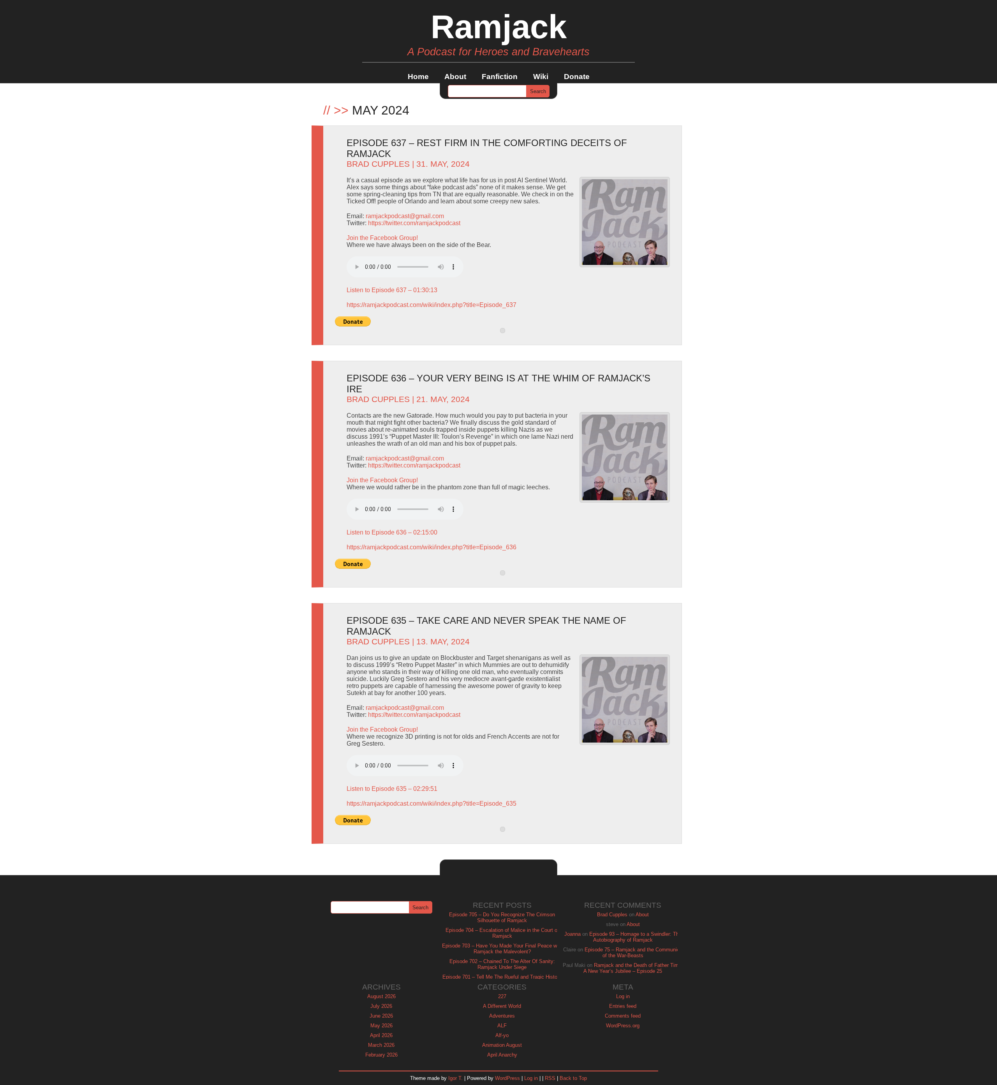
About (455, 76)
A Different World (502, 1006)
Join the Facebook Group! (382, 238)
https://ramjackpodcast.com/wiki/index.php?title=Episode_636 (431, 547)
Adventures (502, 1016)
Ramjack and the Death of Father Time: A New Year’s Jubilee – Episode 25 (633, 968)
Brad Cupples (378, 164)
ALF (502, 1026)
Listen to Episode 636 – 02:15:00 (392, 532)
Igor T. (455, 1078)
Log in (623, 996)
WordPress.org (622, 1026)
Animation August (502, 1045)
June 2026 (381, 1016)
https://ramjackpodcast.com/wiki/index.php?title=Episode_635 (431, 803)
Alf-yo (502, 1035)
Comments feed (623, 1016)
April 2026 (381, 1035)
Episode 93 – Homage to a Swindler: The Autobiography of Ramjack (635, 937)
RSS (550, 1078)
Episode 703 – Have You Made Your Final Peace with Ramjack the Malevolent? (502, 948)
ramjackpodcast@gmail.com (405, 216)
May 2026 (381, 1026)
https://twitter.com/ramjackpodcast (414, 223)
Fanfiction (500, 76)
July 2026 (381, 1006)
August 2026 (381, 996)
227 (502, 996)
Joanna (572, 934)
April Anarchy (502, 1055)
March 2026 (381, 1045)
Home (418, 76)
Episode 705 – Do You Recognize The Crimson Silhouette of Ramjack (502, 917)
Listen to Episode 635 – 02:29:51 (392, 788)
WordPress (507, 1078)
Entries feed (622, 1006)
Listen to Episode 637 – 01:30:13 (392, 290)
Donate (577, 76)
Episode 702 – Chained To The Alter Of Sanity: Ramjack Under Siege (502, 964)
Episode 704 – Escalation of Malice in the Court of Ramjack (502, 933)
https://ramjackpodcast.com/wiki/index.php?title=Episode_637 (431, 305)
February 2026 (381, 1055)
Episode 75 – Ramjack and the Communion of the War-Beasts (633, 952)
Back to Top (573, 1078)
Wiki (540, 76)
